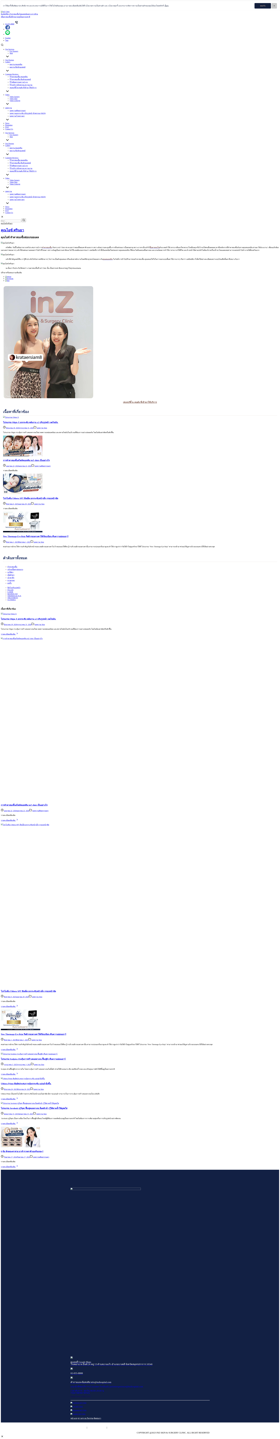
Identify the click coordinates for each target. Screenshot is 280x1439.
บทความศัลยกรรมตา (18, 111)
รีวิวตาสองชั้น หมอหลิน (19, 77)
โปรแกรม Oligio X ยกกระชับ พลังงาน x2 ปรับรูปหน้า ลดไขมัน (30, 422)
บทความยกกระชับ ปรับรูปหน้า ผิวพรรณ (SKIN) (28, 113)
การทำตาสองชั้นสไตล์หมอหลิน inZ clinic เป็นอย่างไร (26, 460)
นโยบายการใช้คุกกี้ (97, 1427)
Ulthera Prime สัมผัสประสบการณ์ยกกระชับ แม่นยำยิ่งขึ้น (26, 1083)
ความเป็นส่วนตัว (78, 1427)
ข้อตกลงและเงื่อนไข (117, 1427)
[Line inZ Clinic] (77, 1406)
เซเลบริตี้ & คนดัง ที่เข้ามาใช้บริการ (23, 88)
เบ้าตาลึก (10, 578)
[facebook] (7, 29)
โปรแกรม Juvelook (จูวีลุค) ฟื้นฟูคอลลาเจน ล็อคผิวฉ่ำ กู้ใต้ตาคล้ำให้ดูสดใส (34, 1108)
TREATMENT (12, 598)
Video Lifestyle (15, 101)
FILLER (10, 590)
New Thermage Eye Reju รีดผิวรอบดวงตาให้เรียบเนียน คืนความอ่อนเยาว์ (35, 536)
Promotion (8, 125)
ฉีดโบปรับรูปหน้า (13, 588)
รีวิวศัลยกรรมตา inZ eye (19, 82)
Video (7, 95)
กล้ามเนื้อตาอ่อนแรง (15, 569)
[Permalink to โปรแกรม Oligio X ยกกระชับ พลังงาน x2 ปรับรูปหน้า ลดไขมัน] (9, 614)
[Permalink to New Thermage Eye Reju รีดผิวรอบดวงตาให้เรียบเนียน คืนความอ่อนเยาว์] (20, 1029)
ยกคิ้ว (9, 583)
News (7, 123)
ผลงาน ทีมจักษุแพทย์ (17, 67)
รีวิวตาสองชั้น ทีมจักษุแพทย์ (20, 79)
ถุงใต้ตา (10, 572)
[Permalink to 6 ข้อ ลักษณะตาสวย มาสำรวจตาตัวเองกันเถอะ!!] (20, 1147)
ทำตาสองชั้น (12, 567)
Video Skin (13, 99)
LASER (10, 592)
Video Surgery (15, 97)
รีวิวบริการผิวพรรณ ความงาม (21, 85)
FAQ (7, 127)
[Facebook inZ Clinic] (79, 1403)
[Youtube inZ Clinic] (78, 1414)
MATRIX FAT (12, 594)
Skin (11, 53)
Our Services (9, 49)
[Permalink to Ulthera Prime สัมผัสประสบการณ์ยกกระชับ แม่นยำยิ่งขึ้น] (23, 1079)
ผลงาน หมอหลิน (16, 64)
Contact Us (9, 129)
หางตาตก (11, 580)
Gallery (7, 62)
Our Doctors (9, 60)
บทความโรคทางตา (17, 116)
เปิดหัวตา (10, 575)
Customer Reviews (11, 74)
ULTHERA (11, 600)
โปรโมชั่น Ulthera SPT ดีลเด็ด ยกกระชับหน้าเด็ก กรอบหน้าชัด (30, 498)
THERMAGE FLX (14, 596)
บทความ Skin (42, 428)
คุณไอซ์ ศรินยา (7, 223)
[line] (7, 34)
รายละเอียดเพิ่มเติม (8, 634)
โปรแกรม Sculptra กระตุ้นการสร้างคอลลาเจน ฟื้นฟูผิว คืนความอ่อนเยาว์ (33, 1059)
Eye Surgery (14, 51)
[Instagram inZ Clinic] (79, 1410)
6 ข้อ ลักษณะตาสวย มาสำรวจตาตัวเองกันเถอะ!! (22, 1151)
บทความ (8, 108)
